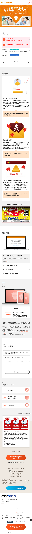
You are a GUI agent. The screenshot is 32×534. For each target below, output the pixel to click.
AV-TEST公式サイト (9, 443)
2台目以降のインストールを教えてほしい (13, 366)
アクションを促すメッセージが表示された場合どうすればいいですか (16, 361)
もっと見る (17, 372)
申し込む (16, 458)
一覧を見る (16, 61)
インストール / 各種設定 (16, 488)
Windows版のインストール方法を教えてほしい (14, 357)
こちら (7, 261)
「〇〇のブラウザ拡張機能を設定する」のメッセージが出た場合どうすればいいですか (16, 353)
